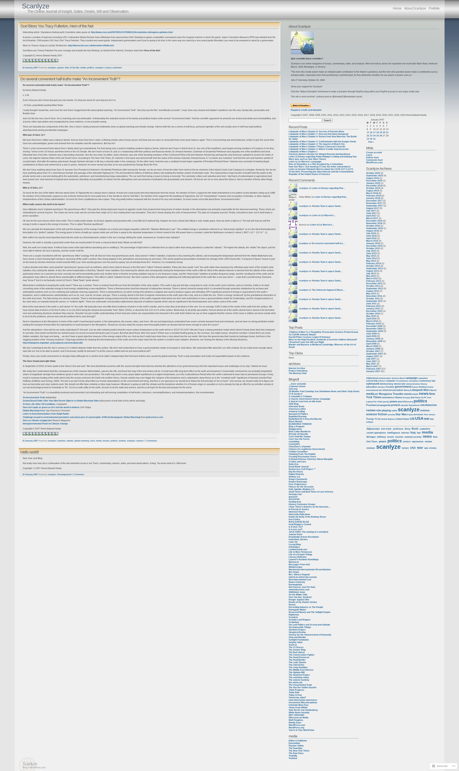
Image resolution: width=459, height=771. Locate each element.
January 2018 (373, 198)
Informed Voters (297, 512)
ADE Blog (294, 404)
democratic (400, 384)
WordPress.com (297, 725)
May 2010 (371, 316)
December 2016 (374, 221)
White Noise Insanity (299, 712)
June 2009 (371, 333)
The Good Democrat (299, 657)
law (419, 432)
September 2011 (374, 301)
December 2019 (374, 185)
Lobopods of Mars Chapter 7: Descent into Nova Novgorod (318, 134)
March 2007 (372, 366)
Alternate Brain (296, 406)
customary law (427, 380)
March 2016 (372, 241)
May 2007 (371, 364)
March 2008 (372, 346)
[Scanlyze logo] (302, 53)
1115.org (293, 389)
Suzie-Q (293, 645)
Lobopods (416, 390)
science (139, 441)
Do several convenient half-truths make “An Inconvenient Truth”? (70, 79)
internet (387, 390)
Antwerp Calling (297, 411)
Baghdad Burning (297, 416)
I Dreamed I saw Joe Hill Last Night (306, 342)
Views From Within (298, 707)
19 (381, 132)
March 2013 (372, 278)
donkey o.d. (294, 476)
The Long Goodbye (298, 667)
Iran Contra (294, 519)
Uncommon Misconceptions (303, 702)
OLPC (424, 397)
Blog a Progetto (296, 426)
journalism (397, 390)
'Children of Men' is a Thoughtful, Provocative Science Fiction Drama (323, 332)
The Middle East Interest (301, 670)
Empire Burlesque (298, 481)
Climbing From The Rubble (302, 454)
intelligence (393, 433)
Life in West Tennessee (300, 552)
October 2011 (373, 298)
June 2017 (371, 213)
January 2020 (373, 183)
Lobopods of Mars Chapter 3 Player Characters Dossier (317, 146)
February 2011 (373, 306)
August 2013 (372, 271)
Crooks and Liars (297, 461)
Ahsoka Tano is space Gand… (327, 206)
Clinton (381, 381)
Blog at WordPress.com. (34, 767)
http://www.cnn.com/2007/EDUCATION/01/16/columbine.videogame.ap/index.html (132, 32)
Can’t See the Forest (299, 439)
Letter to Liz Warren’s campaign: (305, 161)
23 (371, 135)
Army (407, 428)
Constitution (402, 381)
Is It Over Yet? (296, 527)
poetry (410, 402)
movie (408, 393)
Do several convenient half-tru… (328, 243)
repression (417, 441)
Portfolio (434, 8)
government (403, 386)
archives (61, 441)
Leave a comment (113, 67)
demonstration (413, 384)
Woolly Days (295, 722)
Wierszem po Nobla (298, 717)
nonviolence (388, 397)
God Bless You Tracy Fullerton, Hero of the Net (56, 26)
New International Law (300, 579)
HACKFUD (294, 499)
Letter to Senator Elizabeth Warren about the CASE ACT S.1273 (321, 169)
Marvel (433, 390)
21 (387, 132)
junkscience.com (154, 417)
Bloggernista (295, 429)
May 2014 (371, 261)
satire (394, 410)
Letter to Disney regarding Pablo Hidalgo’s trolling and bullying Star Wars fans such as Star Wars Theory (323, 157)
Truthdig (293, 756)
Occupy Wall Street (412, 397)
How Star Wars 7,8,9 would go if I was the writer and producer (320, 166)
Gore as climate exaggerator (37, 420)
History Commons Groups (302, 504)
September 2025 (374, 175)
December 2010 (374, 311)
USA (419, 418)
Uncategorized (64, 474)
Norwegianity (295, 584)
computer (391, 381)
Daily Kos (294, 464)
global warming (81, 441)
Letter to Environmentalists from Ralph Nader (46, 414)
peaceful (402, 401)
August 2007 (372, 356)
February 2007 (373, 369)
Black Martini (295, 421)
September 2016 (374, 228)
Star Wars (402, 414)
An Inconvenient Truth (34, 397)
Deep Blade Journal (299, 466)
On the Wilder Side (298, 594)
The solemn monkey (299, 680)
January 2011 (373, 308)
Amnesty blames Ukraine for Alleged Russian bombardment (319, 154)
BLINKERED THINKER (300, 424)
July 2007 (371, 359)
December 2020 (374, 180)
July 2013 (371, 273)
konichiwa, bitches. (298, 539)
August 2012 (372, 291)
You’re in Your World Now (301, 730)
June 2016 (371, 236)
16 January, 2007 (30, 67)
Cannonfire (294, 444)
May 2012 (371, 293)
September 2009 (374, 331)
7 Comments (151, 441)
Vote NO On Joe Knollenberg (303, 710)
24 (374, 135)
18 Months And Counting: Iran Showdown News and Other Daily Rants (324, 391)
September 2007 (374, 354)
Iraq (413, 432)
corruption (414, 381)
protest (395, 404)
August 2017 (372, 208)
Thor (426, 414)
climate (70, 441)
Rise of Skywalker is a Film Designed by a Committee (316, 164)
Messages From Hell (299, 564)
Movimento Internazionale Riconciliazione (310, 569)
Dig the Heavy (296, 471)
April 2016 (371, 238)
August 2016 (372, 231)
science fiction (376, 414)
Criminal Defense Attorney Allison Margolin (311, 459)
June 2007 (371, 361)
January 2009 (373, 338)
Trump (370, 418)
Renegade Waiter (297, 609)
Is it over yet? (295, 529)
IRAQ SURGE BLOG (299, 522)
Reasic (292, 604)
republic (404, 405)
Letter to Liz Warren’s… (324, 215)
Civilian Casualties (298, 451)
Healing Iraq (295, 502)
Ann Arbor (386, 429)
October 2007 (373, 351)
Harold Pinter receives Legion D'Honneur (309, 337)
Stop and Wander (297, 637)
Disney (424, 384)
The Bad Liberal (297, 652)
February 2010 (373, 323)
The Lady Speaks (297, 662)
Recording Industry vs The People (306, 607)
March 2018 (372, 193)
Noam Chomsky (297, 582)
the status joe (295, 682)
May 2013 (371, 276)
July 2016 (371, 233)
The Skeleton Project (299, 675)
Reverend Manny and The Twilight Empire (310, 612)
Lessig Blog (295, 544)
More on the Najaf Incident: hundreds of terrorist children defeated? (323, 339)
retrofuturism (428, 405)
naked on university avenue (303, 577)
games (61, 67)
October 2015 (373, 248)
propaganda (384, 405)
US (412, 418)
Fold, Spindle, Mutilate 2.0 (301, 489)
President (371, 405)
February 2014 (373, 263)
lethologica (294, 547)
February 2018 (373, 195)
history (423, 387)
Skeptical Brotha (297, 632)
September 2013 (374, 268)
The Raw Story (296, 753)
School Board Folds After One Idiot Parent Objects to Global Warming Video (61, 400)
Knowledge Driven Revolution (304, 537)
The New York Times (299, 750)
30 (371, 139)
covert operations (376, 432)
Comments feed (374, 160)
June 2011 (371, 303)
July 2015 (371, 251)
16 (371, 132)
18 (377, 132)
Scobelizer (294, 622)
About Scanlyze (415, 8)
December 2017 (374, 200)
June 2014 (371, 258)
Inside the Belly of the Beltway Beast (307, 517)
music (415, 394)
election (381, 387)
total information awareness (303, 700)
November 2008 (374, 341)
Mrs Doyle (294, 572)
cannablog (294, 441)
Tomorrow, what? (297, 697)
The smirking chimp (299, 677)
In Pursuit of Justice (299, 509)
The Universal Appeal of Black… (328, 290)
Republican (414, 405)
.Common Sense (297, 386)
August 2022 (372, 178)
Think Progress (296, 690)
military (381, 436)
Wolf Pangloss (296, 720)
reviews (122, 441)
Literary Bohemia (297, 557)
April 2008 (371, 343)
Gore (92, 441)
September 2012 (374, 288)
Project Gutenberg (298, 371)
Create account (374, 152)
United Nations (388, 419)
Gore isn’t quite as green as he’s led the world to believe (51, 407)
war (427, 418)
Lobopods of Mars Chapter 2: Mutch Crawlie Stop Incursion (319, 149)
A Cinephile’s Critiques (300, 396)
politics (90, 67)
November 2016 (374, 223)
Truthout (293, 758)
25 (377, 135)
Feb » (371, 142)
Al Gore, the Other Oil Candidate (39, 404)
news (424, 393)
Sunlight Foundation (299, 640)
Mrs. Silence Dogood (299, 574)
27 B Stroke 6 (295, 394)
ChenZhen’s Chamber (300, 446)
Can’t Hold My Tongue (300, 436)
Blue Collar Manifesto (300, 431)
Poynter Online (296, 745)
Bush (402, 378)
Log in (369, 155)
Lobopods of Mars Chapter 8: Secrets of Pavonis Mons (316, 131)
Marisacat (294, 562)
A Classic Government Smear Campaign (309, 399)
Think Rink (294, 692)
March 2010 (372, 321)
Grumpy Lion (295, 494)
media (83, 67)
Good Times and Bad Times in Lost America (311, 492)
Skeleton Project (297, 630)
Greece (415, 387)
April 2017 (371, 216)
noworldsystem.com (299, 589)
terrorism (418, 414)
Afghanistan (372, 378)
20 (384, 132)
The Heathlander (297, 660)
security (391, 414)
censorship (372, 381)
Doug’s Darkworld (298, 479)
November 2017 (374, 203)
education (371, 387)
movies (106, 441)
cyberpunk (372, 383)
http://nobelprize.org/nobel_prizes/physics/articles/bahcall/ (52, 343)
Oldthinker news (297, 592)
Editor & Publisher (298, 740)
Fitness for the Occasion (301, 487)
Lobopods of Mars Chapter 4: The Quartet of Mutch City (317, 144)
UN (379, 419)
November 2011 (374, 296)
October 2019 (373, 188)
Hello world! (29, 452)
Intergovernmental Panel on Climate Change (45, 423)
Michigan (371, 437)
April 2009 (371, 336)
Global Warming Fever (34, 410)
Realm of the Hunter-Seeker (303, 602)
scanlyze (52, 67)
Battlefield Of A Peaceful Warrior (305, 419)
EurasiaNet (294, 743)
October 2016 (373, 226)
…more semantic (297, 384)
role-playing (383, 410)
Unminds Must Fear (299, 705)
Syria (410, 414)
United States (403, 419)
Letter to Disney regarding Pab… (328, 188)
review (370, 410)
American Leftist (297, 409)
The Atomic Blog (297, 650)
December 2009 (374, 326)
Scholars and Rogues (300, 619)
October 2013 (373, 266)
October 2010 (373, 313)
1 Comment (78, 474)
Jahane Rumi (295, 534)
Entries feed (372, 157)
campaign (411, 378)
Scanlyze (35, 6)
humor (430, 387)
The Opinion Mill (297, 672)
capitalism (423, 378)
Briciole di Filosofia (298, 434)
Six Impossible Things (300, 627)
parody (386, 402)
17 (374, 132)
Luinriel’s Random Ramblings (304, 559)
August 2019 (372, 190)
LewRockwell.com (298, 549)
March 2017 (372, 218)
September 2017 (374, 205)
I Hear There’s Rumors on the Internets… (309, 507)
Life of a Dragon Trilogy (300, 554)
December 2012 (374, 283)
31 (374, 139)
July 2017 (371, 211)
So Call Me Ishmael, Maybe (302, 334)
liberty (407, 390)
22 (368, 135)
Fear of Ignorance (298, 484)
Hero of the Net (72, 67)
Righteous (294, 614)
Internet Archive (297, 368)
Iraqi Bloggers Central (300, 524)
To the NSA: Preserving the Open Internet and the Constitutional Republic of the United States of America (321, 172)
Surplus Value (296, 642)
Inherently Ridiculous (299, 514)
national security (413, 437)
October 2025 (373, 173)
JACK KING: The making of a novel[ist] (308, 532)
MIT (376, 394)
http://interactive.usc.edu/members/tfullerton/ (91, 45)
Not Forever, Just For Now (302, 587)
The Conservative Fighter (301, 655)
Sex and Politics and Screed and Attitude (309, 625)
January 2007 (373, 371)
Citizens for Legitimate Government (307, 449)
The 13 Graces (296, 647)
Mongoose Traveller (391, 393)
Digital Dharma (296, 474)
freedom (390, 387)
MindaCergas (295, 567)
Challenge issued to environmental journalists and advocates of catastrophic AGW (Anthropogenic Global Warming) (81, 417)
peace (393, 401)
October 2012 (373, 286)
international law (374, 390)
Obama (398, 397)
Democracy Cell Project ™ (302, 469)
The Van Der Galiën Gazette (302, 687)
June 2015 (371, 253)
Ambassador (385, 378)
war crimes (430, 448)
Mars (426, 389)
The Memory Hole (298, 373)
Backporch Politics (298, 414)
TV (375, 419)
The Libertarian (296, 665)
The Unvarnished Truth (300, 685)
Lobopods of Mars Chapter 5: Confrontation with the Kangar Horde (322, 141)
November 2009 (374, 328)
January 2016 (373, 243)
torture (432, 414)
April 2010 (371, 318)
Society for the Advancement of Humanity (310, 635)
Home (397, 8)
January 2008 (373, 349)
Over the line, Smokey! (300, 597)
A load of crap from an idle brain (305, 401)
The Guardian (295, 748)
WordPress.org (296, 727)
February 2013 (373, 281)
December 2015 (374, 246)
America (395, 378)
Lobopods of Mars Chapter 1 (303, 151)
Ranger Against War (299, 599)
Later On (293, 542)
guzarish (293, 497)
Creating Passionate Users (302, 456)
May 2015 (371, 256)
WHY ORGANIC (296, 715)
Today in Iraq (295, 695)
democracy (386, 383)
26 (381, 135)
